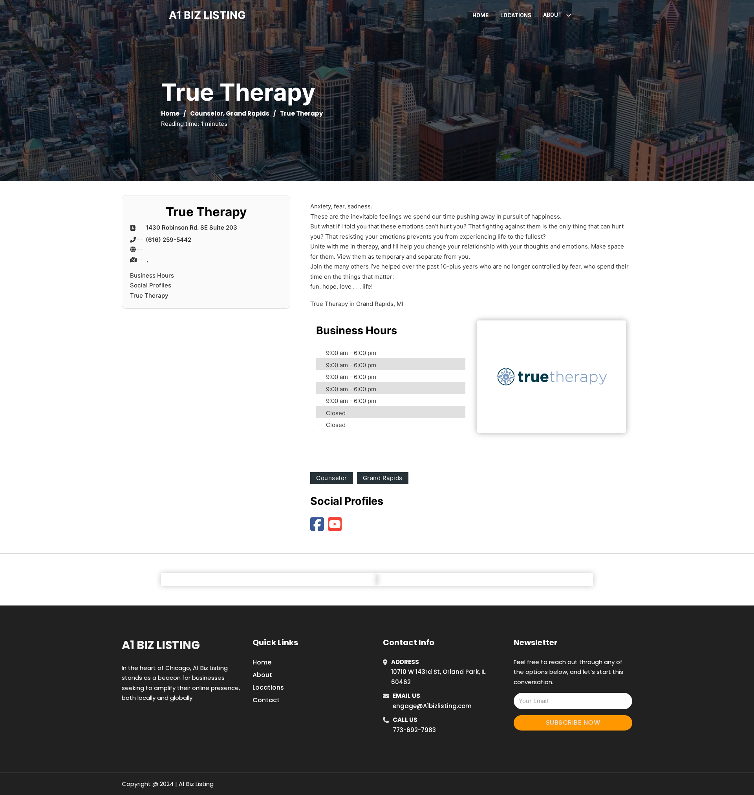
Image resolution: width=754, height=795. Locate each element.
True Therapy (149, 295)
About (262, 674)
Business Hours (152, 275)
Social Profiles (150, 285)
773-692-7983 (414, 730)
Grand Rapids (247, 113)
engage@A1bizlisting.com (432, 706)
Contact (266, 700)
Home (480, 15)
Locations (515, 15)
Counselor (206, 113)
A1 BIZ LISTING (207, 15)
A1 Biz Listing (161, 645)
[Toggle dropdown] (568, 15)
